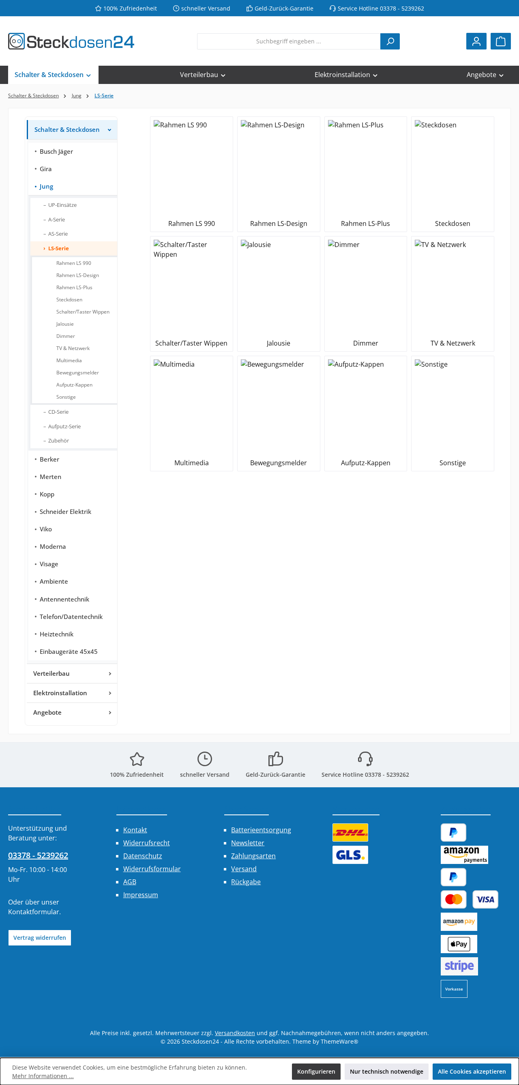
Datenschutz (142, 855)
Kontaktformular (33, 911)
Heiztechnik (56, 634)
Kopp (47, 494)
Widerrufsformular (152, 868)
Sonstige (66, 396)
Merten (50, 477)
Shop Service (246, 809)
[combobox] (289, 41)
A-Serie (56, 219)
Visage (49, 564)
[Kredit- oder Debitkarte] (470, 899)
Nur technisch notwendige (386, 1071)
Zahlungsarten (253, 855)
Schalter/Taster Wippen (82, 311)
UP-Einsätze (62, 204)
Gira (46, 169)
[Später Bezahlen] (454, 877)
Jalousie (65, 323)
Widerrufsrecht (146, 842)
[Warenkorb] (501, 41)
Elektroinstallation (60, 693)
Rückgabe (246, 881)
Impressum (140, 894)
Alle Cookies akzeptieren (472, 1071)
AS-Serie (58, 233)
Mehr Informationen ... (43, 1076)
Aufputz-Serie (64, 426)
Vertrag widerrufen (39, 937)
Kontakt (135, 829)
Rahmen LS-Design (77, 275)
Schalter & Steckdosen (67, 129)
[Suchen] (390, 41)
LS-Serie (58, 248)
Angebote (47, 712)
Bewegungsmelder (77, 372)
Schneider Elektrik (65, 511)
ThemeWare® (339, 1041)
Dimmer (65, 336)
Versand (244, 868)
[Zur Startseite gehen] (71, 41)
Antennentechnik (64, 599)
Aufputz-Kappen (74, 384)
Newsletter (247, 842)
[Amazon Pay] (464, 855)
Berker (49, 459)
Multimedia (69, 360)
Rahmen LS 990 (73, 263)
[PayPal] (454, 832)
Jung (46, 186)
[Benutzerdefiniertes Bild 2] (350, 855)
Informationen (141, 809)
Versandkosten (235, 1033)
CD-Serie (58, 411)
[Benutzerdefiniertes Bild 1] (350, 832)
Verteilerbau (51, 673)
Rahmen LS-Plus (74, 287)
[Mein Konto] (476, 41)
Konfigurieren (316, 1071)
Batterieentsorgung (261, 829)
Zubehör (58, 440)
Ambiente (54, 581)
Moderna (53, 546)
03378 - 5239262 (38, 855)
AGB (129, 881)
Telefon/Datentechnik (71, 616)
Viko (46, 529)
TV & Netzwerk (73, 348)
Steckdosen (69, 299)
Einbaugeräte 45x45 (69, 651)
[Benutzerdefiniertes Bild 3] (459, 966)
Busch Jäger (56, 151)
